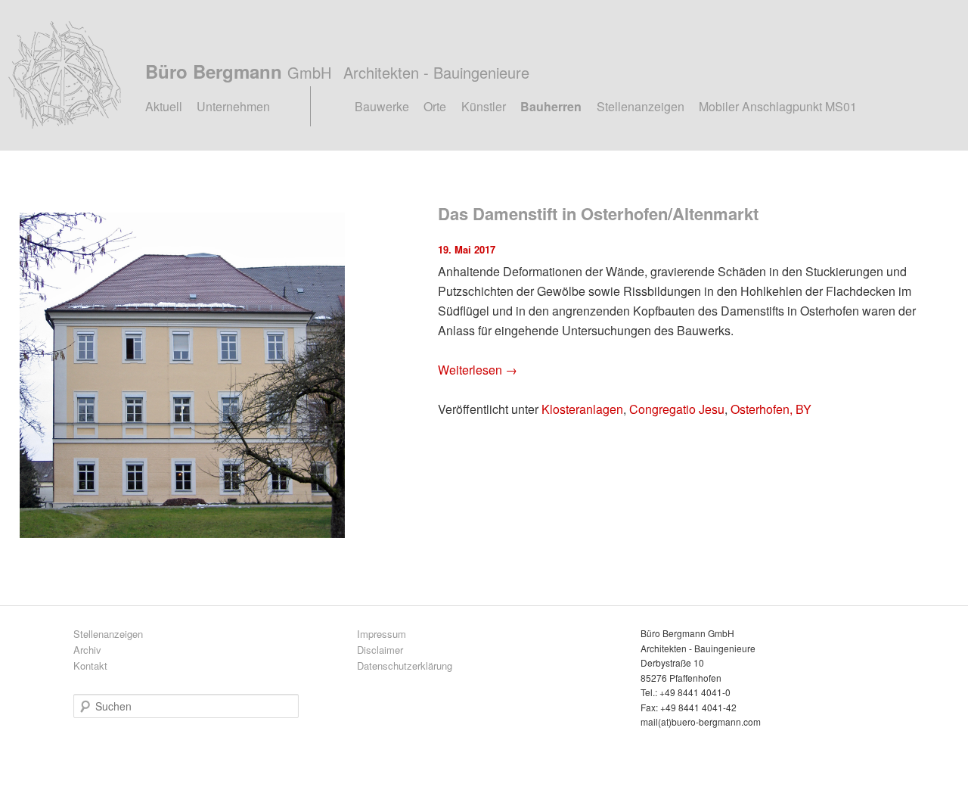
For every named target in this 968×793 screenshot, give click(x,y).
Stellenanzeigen (640, 106)
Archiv (87, 649)
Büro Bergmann (337, 71)
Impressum (381, 634)
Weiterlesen (477, 369)
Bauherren (551, 106)
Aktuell (163, 106)
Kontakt (90, 665)
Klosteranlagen (582, 409)
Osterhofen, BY (771, 409)
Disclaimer (380, 649)
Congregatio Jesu (676, 409)
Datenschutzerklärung (404, 665)
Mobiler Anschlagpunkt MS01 (778, 106)
